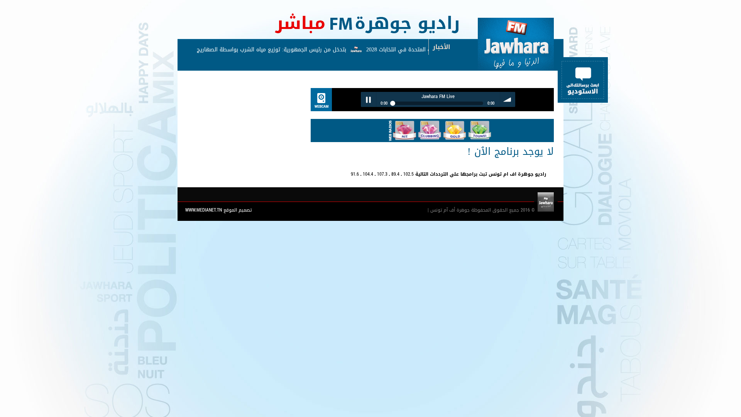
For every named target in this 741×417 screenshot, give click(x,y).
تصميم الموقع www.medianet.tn (218, 210)
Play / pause (368, 99)
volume (507, 99)
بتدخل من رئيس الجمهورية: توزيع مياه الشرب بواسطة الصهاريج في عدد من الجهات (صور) (245, 49)
